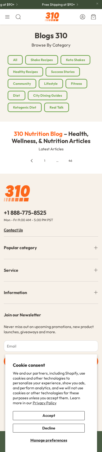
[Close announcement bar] (97, 3)
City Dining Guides (47, 95)
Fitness (76, 83)
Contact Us (13, 230)
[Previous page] (32, 161)
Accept (48, 415)
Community (22, 83)
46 (70, 160)
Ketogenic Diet (24, 107)
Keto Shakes (75, 60)
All (15, 60)
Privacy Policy (44, 402)
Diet (16, 95)
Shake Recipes (42, 60)
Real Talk (57, 107)
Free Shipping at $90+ (57, 4)
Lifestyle (51, 83)
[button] (7, 16)
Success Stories (62, 72)
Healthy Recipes (25, 72)
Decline (48, 428)
